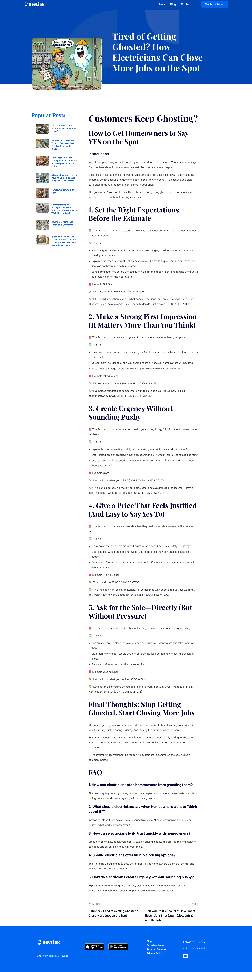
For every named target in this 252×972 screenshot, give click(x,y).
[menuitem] (163, 4)
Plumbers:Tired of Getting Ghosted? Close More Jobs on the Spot (113, 913)
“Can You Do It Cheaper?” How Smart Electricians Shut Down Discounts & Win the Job (169, 915)
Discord (200, 948)
